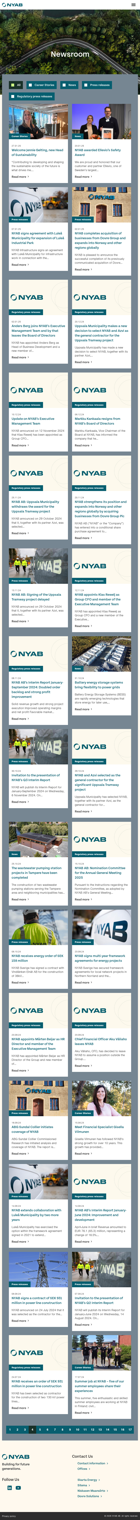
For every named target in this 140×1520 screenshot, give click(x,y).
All (18, 85)
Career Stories (44, 85)
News (72, 85)
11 (85, 1429)
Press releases (100, 85)
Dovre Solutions (88, 1496)
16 (122, 1429)
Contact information (91, 1463)
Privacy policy (9, 1516)
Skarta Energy (87, 1480)
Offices (82, 1469)
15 (115, 1429)
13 (100, 1429)
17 (130, 1429)
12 (92, 1429)
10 (77, 1429)
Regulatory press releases (34, 96)
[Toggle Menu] (133, 5)
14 (107, 1429)
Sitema (82, 1485)
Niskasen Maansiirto (91, 1491)
